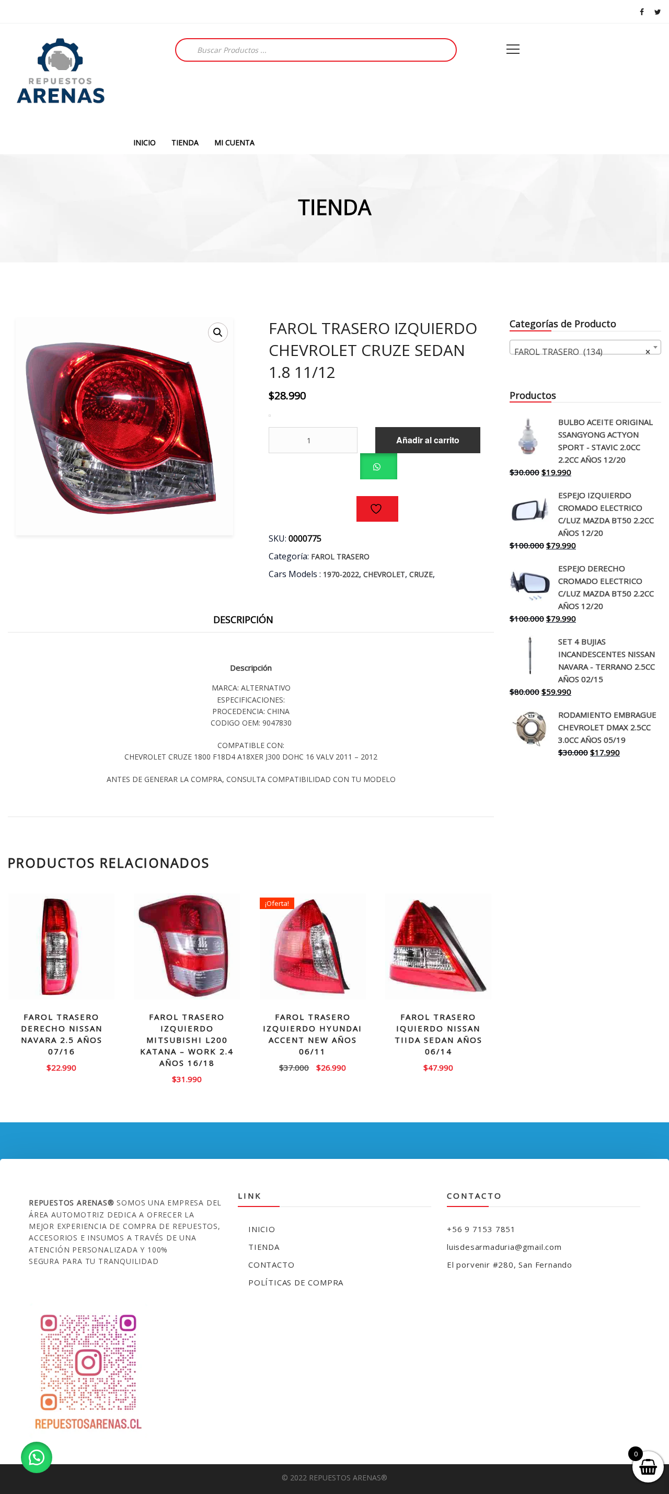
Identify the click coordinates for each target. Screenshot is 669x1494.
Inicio (261, 1229)
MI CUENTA (234, 142)
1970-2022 (341, 574)
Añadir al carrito (427, 440)
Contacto (271, 1264)
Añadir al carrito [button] (61, 1066)
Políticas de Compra (295, 1282)
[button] (218, 332)
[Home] (60, 77)
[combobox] (585, 347)
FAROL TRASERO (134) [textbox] (582, 352)
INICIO (144, 142)
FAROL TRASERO (340, 556)
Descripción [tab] (243, 619)
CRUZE (421, 574)
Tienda (264, 1247)
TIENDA (185, 142)
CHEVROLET (384, 574)
